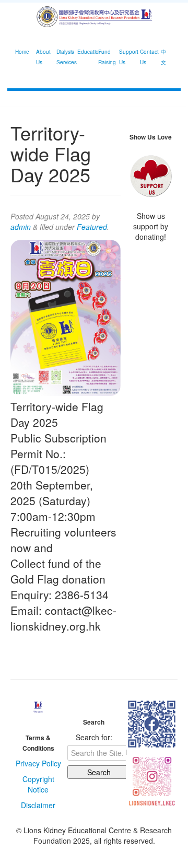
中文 (163, 57)
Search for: (94, 737)
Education (83, 51)
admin (20, 227)
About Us (42, 57)
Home (21, 51)
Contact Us (146, 57)
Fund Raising (104, 57)
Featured (92, 227)
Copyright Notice (38, 784)
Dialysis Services (62, 57)
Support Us (125, 57)
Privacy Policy (38, 763)
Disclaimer (38, 805)
